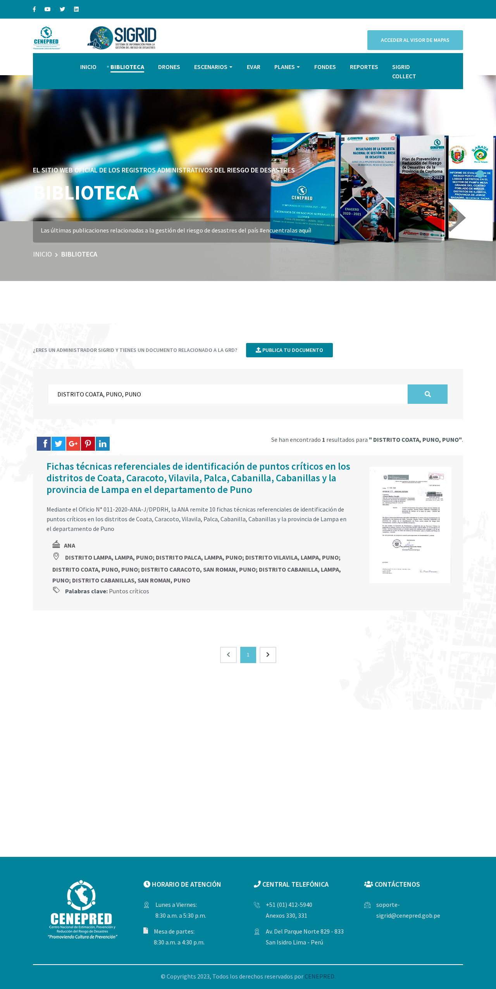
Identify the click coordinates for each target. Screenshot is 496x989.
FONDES (325, 67)
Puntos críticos (129, 591)
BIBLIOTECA (127, 67)
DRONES (169, 67)
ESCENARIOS (210, 67)
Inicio (42, 254)
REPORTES (364, 67)
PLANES (284, 67)
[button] (480, 174)
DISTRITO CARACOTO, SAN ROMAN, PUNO (198, 569)
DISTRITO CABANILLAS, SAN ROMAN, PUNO (131, 580)
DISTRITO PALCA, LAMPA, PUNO (199, 557)
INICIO (88, 67)
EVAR (253, 67)
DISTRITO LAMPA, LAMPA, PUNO (109, 557)
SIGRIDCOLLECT (404, 71)
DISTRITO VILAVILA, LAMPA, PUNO (292, 557)
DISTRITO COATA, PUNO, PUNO (95, 569)
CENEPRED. (320, 976)
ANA (69, 545)
